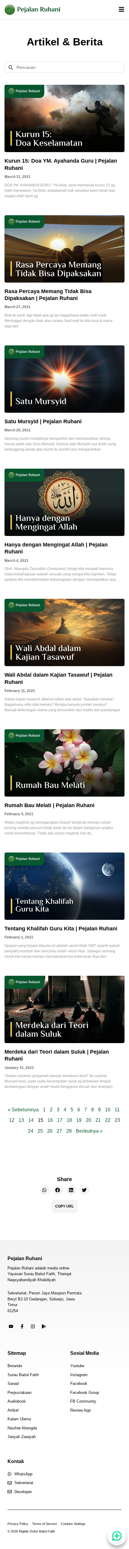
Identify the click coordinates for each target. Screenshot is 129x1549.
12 (11, 1120)
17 (59, 1120)
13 (21, 1120)
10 (107, 1109)
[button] (45, 1190)
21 (98, 1120)
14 (31, 1120)
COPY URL (64, 1206)
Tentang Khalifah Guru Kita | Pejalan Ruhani (60, 929)
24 (30, 1131)
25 (40, 1131)
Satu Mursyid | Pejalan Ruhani (43, 421)
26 (49, 1131)
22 (107, 1120)
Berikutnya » (89, 1131)
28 (69, 1131)
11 (117, 1109)
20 (88, 1120)
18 (69, 1120)
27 (59, 1131)
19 (79, 1120)
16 (50, 1120)
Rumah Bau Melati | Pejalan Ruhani (49, 805)
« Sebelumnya (23, 1109)
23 (117, 1120)
